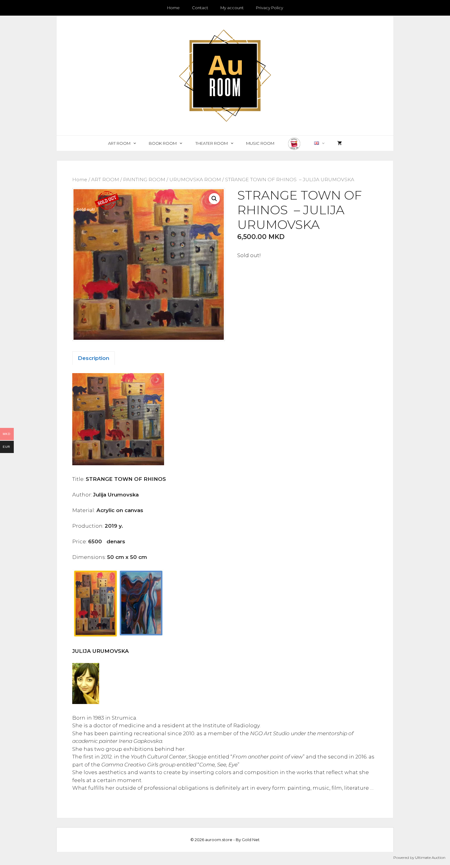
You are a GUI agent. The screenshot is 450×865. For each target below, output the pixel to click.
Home (173, 7)
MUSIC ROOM (260, 143)
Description (93, 358)
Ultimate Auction (430, 857)
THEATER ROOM (211, 143)
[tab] (93, 358)
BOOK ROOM (163, 143)
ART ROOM (119, 143)
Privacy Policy (269, 7)
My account (232, 7)
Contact (200, 7)
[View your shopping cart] (339, 143)
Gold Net (251, 839)
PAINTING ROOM (144, 179)
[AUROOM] (225, 75)
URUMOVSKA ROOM (195, 179)
